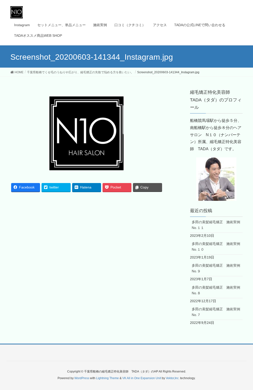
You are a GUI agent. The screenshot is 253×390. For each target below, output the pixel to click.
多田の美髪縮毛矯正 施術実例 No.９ (217, 268)
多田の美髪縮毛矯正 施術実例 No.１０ (217, 246)
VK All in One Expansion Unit (141, 378)
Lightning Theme (107, 378)
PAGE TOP (242, 374)
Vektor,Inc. (172, 378)
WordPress (81, 378)
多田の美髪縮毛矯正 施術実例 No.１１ (217, 225)
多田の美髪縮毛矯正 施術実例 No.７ (217, 312)
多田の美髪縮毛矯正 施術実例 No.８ (217, 290)
